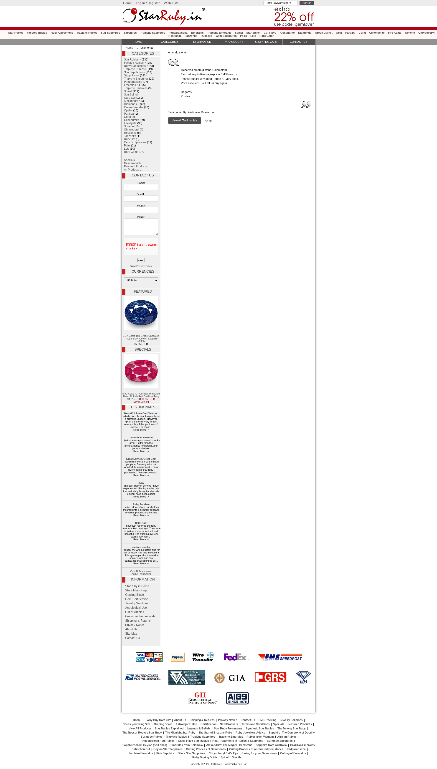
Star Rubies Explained (169, 728)
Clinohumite (377, 32)
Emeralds (197, 32)
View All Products (140, 728)
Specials (143, 349)
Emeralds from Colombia (186, 745)
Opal (339, 32)
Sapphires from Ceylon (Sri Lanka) (144, 745)
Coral (362, 32)
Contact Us (143, 175)
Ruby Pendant (141, 504)
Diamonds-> (131, 104)
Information (202, 41)
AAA (141, 483)
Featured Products (300, 724)
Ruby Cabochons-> (136, 66)
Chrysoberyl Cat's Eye (223, 753)
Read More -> (141, 429)
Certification (208, 724)
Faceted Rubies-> (135, 62)
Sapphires (130, 32)
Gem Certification (136, 599)
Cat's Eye (270, 32)
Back (208, 121)
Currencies (143, 271)
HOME (138, 41)
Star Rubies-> (132, 59)
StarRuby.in (216, 764)
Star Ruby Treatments (228, 728)
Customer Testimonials (140, 616)
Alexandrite (287, 32)
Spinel (239, 32)
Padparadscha (178, 32)
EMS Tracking (267, 720)
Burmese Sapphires (280, 740)
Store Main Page (136, 590)
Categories (169, 41)
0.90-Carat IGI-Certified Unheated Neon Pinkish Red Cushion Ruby (141, 395)
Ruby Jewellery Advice (250, 732)
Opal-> (128, 110)
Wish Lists (171, 3)
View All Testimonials (141, 571)
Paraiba (350, 32)
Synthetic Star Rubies (260, 728)
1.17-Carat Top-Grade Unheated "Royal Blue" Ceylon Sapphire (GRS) (141, 338)
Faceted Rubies (37, 32)
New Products (229, 724)
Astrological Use (136, 607)
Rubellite (206, 36)
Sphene (410, 32)
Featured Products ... (137, 166)
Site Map (131, 633)
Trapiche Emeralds (219, 32)
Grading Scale (134, 594)
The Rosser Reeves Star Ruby (142, 732)
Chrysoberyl (426, 32)
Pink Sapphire (165, 753)
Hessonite (175, 36)
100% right (141, 523)
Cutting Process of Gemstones (206, 749)
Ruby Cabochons (62, 32)
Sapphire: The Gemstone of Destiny (292, 732)
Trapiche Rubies (86, 32)
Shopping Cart (266, 41)
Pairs (243, 36)
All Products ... (133, 169)
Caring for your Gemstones (259, 753)
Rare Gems (266, 36)
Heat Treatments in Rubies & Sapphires (237, 740)
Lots (253, 36)
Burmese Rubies (152, 736)
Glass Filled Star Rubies (193, 740)
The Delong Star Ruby (291, 728)
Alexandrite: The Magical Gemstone (229, 745)
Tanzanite (191, 36)
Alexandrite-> (132, 101)
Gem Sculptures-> (135, 142)
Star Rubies (15, 32)
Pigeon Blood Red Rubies (158, 740)
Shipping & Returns (138, 620)
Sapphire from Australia (271, 745)
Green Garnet (324, 32)
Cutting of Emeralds (293, 753)
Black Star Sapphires (191, 753)
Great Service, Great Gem (141, 458)
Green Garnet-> (133, 107)
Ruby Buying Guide (204, 757)
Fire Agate (394, 32)
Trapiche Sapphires (152, 32)
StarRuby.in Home (137, 586)
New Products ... (134, 163)
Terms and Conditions (255, 724)
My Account (234, 41)
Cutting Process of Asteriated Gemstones (256, 749)
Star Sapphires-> (134, 72)
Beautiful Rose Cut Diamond (141, 413)
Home (127, 3)
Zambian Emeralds (141, 753)
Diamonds (304, 32)
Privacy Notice (135, 625)
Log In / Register (148, 3)
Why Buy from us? (159, 720)
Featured (143, 291)
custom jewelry (141, 547)
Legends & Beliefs (199, 728)
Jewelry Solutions (136, 603)
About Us (131, 629)
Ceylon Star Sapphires (168, 749)
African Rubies (287, 736)
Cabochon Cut (141, 749)
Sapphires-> (131, 75)
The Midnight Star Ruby (180, 732)
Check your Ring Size (136, 724)
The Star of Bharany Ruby (215, 732)
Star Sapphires (110, 32)
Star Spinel (253, 32)
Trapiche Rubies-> (135, 69)
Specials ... (130, 160)
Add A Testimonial (141, 574)
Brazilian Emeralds (302, 745)
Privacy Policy (144, 266)
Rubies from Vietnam (260, 736)
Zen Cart (242, 764)
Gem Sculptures (226, 36)
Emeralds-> (131, 85)
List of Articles (134, 612)
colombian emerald (141, 437)
